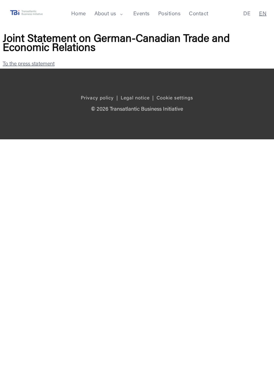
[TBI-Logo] (26, 13)
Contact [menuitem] (198, 14)
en (263, 14)
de (246, 14)
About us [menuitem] (105, 14)
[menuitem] (121, 14)
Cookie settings (175, 98)
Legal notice (135, 98)
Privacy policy (97, 98)
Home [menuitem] (78, 14)
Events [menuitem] (141, 14)
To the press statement (29, 64)
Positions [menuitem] (169, 14)
